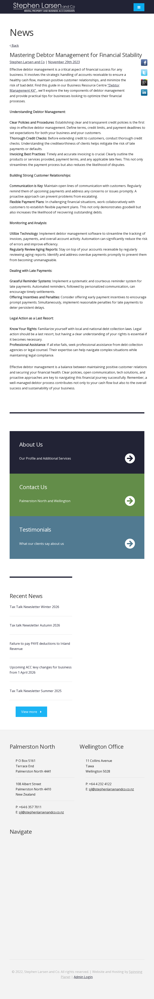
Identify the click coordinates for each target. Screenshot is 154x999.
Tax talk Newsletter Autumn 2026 (35, 625)
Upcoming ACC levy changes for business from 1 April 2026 (41, 670)
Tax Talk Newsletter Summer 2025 (36, 691)
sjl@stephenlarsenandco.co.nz (41, 812)
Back (15, 45)
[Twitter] (144, 74)
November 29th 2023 (64, 62)
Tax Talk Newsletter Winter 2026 (34, 607)
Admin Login (83, 977)
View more (29, 712)
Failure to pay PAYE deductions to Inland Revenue (40, 646)
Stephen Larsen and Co (27, 62)
